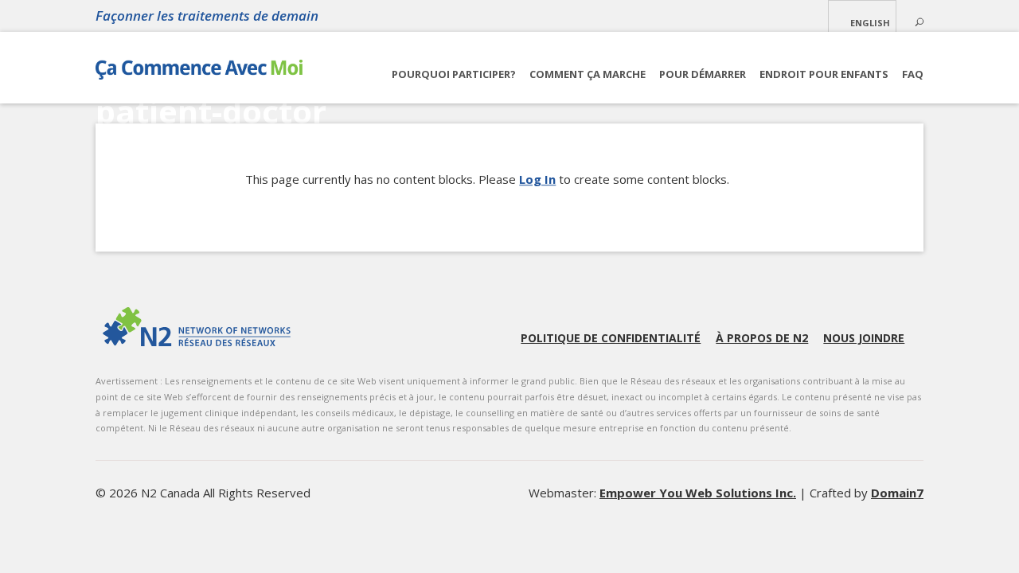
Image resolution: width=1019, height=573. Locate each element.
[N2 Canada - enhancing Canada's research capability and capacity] (197, 326)
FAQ (912, 74)
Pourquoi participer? (454, 74)
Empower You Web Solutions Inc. (697, 493)
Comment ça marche (587, 74)
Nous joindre (863, 337)
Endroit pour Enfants (823, 74)
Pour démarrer (702, 74)
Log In (537, 179)
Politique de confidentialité (611, 337)
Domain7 (897, 493)
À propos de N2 (762, 337)
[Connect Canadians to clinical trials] (199, 73)
